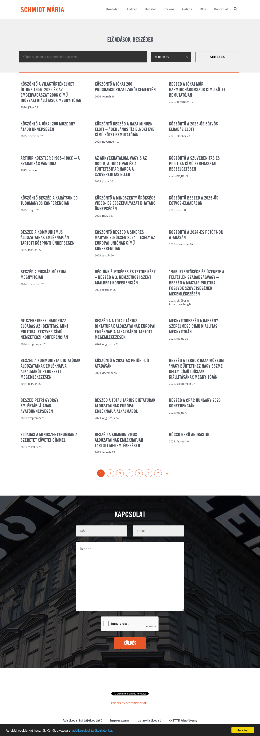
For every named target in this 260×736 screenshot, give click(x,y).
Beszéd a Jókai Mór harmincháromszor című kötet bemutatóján (197, 90)
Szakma (169, 9)
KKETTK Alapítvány (183, 720)
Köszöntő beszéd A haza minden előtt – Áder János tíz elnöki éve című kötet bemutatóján (124, 129)
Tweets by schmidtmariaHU (130, 703)
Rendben (243, 730)
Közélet (150, 9)
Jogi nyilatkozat (148, 720)
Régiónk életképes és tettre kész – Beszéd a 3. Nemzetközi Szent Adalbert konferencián (125, 277)
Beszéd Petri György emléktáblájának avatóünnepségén (39, 406)
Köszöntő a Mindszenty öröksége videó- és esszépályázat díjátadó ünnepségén (125, 204)
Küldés (130, 643)
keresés (217, 56)
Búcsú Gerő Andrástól (189, 435)
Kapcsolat (221, 9)
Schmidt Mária (42, 10)
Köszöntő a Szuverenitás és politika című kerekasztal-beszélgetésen (194, 164)
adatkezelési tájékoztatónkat (92, 730)
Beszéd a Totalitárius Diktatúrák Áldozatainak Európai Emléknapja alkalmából (125, 406)
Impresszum (119, 720)
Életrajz (132, 9)
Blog (203, 9)
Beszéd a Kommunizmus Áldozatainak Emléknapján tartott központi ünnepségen (47, 238)
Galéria (187, 9)
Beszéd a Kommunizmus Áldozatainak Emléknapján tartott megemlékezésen (119, 440)
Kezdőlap (112, 9)
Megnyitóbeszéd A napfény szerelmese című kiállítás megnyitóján (193, 326)
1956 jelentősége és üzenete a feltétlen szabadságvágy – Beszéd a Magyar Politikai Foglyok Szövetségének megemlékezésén (196, 283)
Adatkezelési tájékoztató (82, 720)
